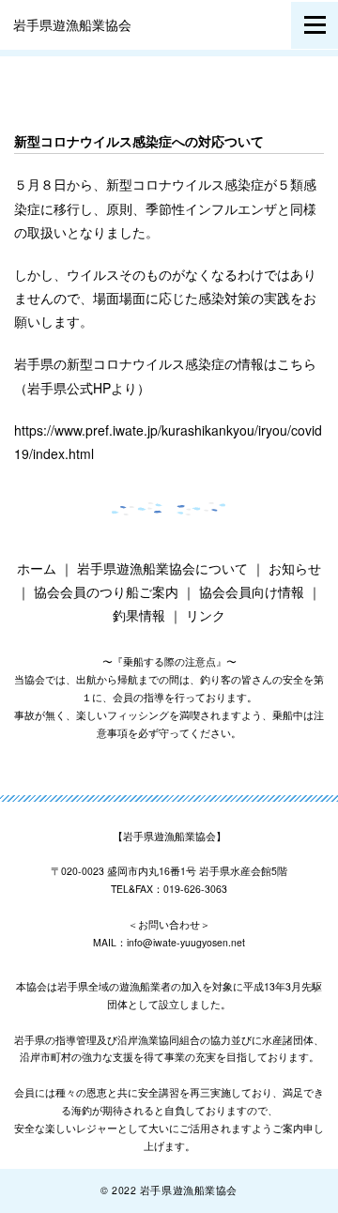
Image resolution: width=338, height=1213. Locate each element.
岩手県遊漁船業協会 (72, 24)
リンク (205, 615)
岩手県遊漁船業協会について (162, 568)
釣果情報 (139, 615)
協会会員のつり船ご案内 (106, 591)
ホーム (36, 568)
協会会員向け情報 (251, 591)
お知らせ (295, 568)
